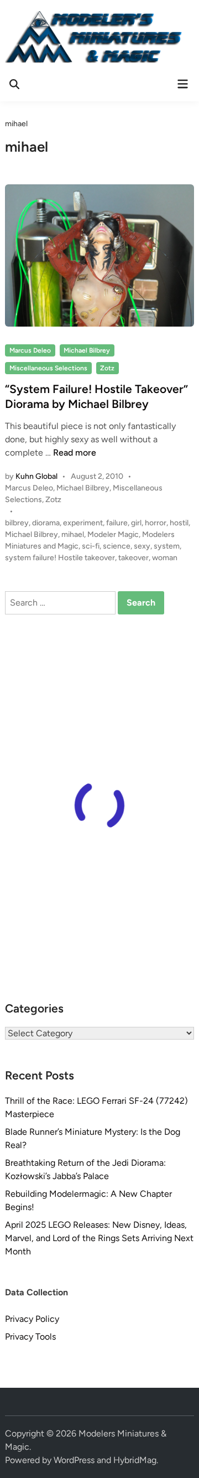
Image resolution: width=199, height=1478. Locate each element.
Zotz (107, 368)
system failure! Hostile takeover (60, 557)
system (167, 546)
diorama (46, 523)
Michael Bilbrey (87, 350)
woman (164, 557)
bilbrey (17, 523)
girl (136, 523)
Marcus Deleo (30, 350)
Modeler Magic (113, 534)
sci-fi (91, 546)
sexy (142, 546)
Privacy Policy (32, 1319)
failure (117, 523)
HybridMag (134, 1460)
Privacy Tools (30, 1336)
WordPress (74, 1460)
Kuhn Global (36, 476)
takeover (133, 557)
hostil (179, 523)
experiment (83, 523)
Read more (74, 452)
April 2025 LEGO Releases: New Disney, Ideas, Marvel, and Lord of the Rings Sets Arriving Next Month (99, 1238)
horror (155, 523)
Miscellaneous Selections (48, 368)
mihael (72, 534)
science (116, 546)
